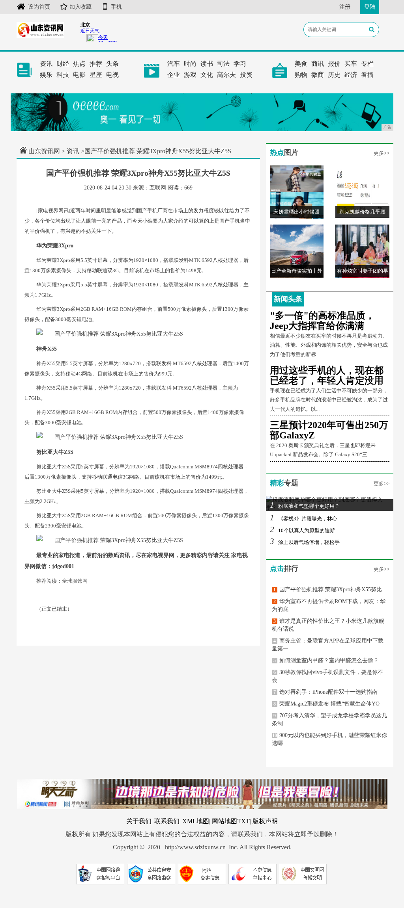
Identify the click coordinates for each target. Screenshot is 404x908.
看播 (367, 74)
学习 (240, 63)
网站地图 (224, 821)
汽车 (173, 63)
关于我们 (139, 821)
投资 (246, 74)
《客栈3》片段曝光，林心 (303, 519)
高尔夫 (226, 74)
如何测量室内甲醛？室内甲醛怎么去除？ (326, 660)
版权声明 (265, 821)
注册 (344, 7)
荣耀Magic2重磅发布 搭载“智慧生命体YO (326, 704)
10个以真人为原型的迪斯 (302, 530)
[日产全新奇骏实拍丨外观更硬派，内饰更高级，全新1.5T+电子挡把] (297, 251)
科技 (62, 74)
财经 (62, 63)
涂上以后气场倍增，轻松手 (305, 542)
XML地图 (195, 821)
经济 (350, 74)
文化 (206, 74)
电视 (112, 74)
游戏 (190, 74)
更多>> (381, 153)
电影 (79, 74)
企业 (173, 74)
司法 (223, 63)
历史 (334, 74)
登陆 (369, 7)
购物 (301, 74)
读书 (206, 63)
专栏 (367, 63)
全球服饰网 (75, 581)
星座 (96, 74)
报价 (334, 63)
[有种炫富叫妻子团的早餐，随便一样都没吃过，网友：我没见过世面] (362, 251)
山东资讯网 (44, 151)
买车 (350, 63)
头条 (112, 63)
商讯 (317, 63)
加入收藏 (80, 7)
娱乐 (46, 74)
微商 (317, 74)
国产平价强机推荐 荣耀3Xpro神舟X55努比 (327, 589)
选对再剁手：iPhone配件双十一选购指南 (325, 692)
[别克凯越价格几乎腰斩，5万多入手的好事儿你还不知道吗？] (362, 192)
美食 (301, 63)
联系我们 (167, 821)
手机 (116, 7)
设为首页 (39, 7)
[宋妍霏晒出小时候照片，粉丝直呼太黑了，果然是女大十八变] (297, 192)
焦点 (79, 63)
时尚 (190, 63)
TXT (243, 821)
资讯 (46, 63)
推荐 (96, 63)
